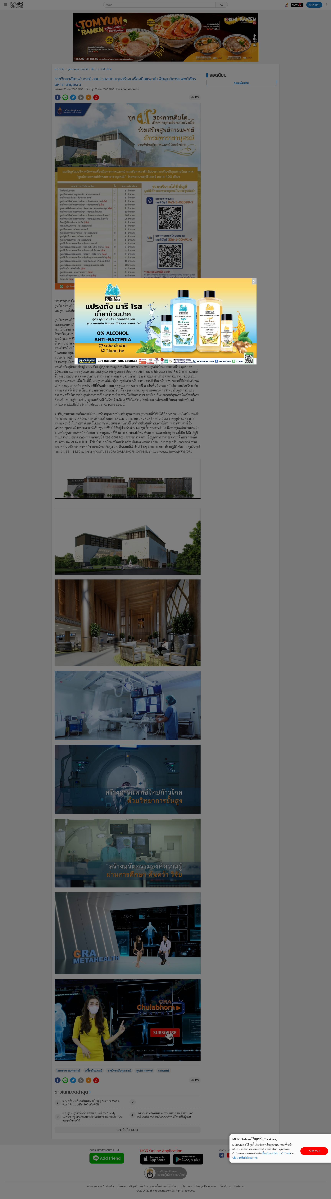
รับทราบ (314, 1151)
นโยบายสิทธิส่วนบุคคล (245, 1157)
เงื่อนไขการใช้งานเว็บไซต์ (276, 1153)
